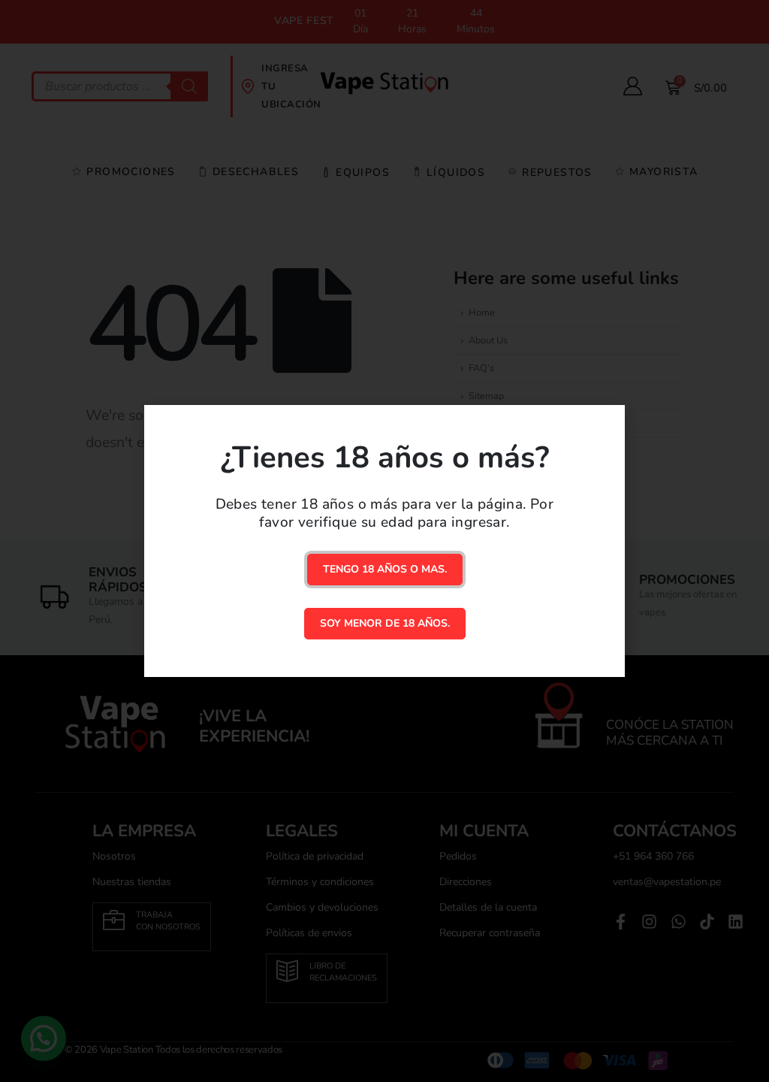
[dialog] (384, 541)
